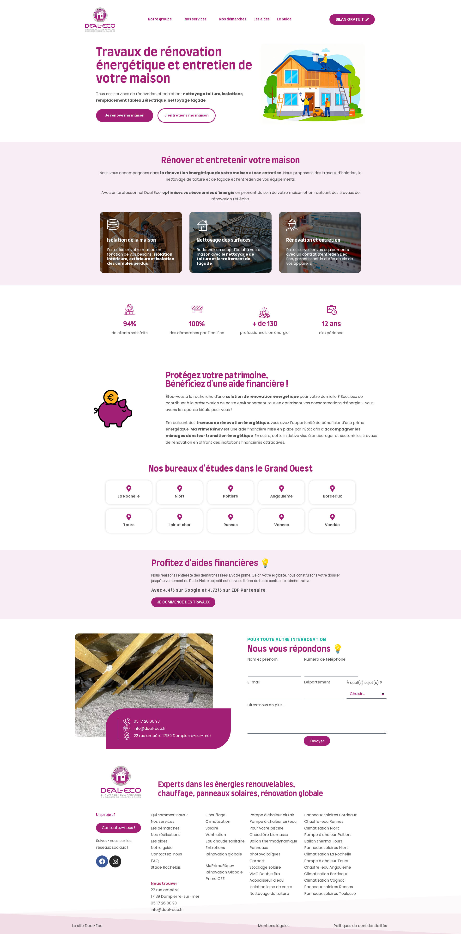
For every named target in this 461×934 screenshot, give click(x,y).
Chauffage (215, 815)
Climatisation (218, 821)
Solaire (212, 828)
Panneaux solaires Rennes (328, 887)
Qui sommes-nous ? (169, 815)
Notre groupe (160, 19)
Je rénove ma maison (125, 115)
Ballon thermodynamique (273, 841)
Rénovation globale (224, 854)
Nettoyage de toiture (269, 893)
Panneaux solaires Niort (326, 847)
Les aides (262, 19)
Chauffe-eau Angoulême (327, 867)
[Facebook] (102, 861)
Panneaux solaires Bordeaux (330, 815)
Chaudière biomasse (268, 834)
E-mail (253, 682)
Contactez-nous (166, 854)
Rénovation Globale (224, 872)
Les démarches (165, 828)
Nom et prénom (262, 659)
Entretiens (215, 847)
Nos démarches (232, 19)
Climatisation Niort (321, 828)
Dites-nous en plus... (266, 705)
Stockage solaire (265, 867)
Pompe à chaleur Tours (326, 861)
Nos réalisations (165, 834)
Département (317, 682)
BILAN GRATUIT (350, 19)
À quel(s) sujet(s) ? (364, 682)
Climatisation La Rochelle (327, 854)
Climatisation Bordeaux (326, 874)
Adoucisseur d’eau (266, 880)
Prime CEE (215, 878)
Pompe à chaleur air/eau (273, 821)
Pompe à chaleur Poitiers (328, 834)
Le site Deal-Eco (87, 925)
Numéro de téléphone (325, 659)
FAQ (155, 861)
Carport (257, 861)
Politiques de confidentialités (360, 925)
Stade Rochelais (166, 867)
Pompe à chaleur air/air (271, 815)
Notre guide (162, 847)
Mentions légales (274, 925)
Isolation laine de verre (270, 887)
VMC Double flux (264, 874)
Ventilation (216, 834)
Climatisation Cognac (324, 880)
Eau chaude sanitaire (225, 841)
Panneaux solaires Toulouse (330, 893)
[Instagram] (115, 861)
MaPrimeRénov (220, 865)
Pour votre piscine (266, 828)
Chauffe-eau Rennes (323, 821)
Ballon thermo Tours (323, 841)
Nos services (195, 19)
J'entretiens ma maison (186, 115)
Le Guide (284, 19)
